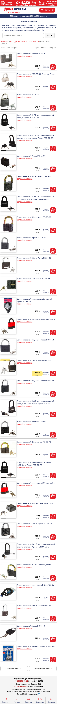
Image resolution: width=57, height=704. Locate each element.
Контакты (51, 702)
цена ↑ (38, 48)
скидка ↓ (52, 48)
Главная (5, 702)
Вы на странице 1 (14, 668)
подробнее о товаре (24, 56)
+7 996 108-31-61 (21, 681)
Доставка (40, 702)
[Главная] (15, 9)
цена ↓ (44, 48)
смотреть (43, 16)
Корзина (28, 702)
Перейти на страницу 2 (43, 668)
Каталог (17, 702)
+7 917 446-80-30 (21, 686)
